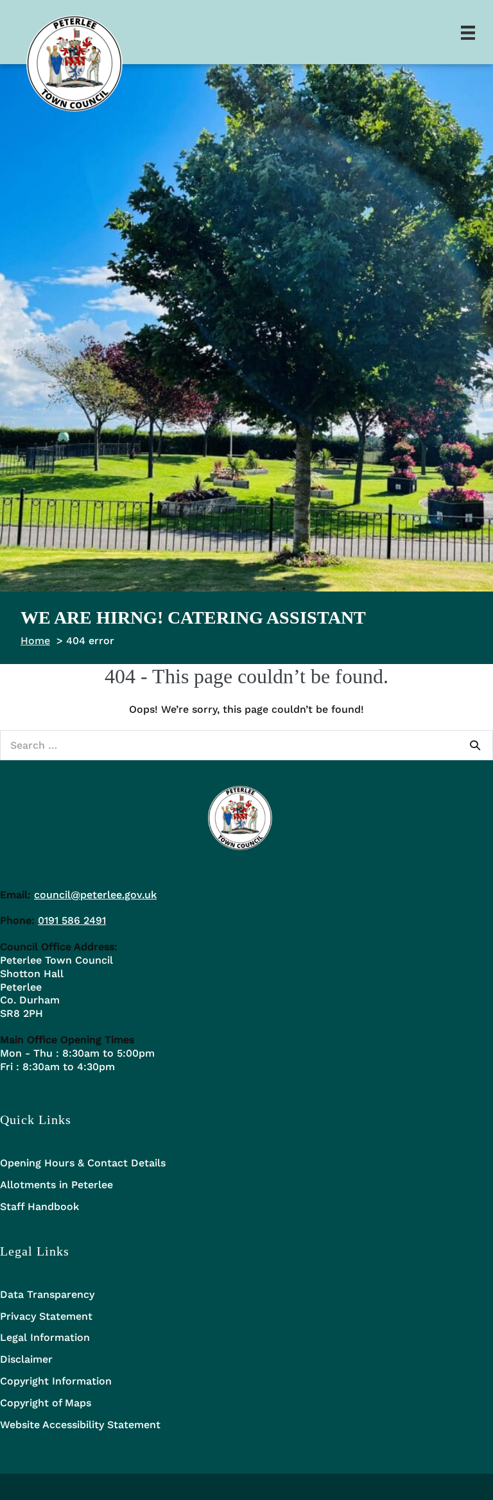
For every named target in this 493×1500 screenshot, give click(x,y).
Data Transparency (47, 1294)
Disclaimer (26, 1359)
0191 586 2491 (72, 920)
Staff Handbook (39, 1206)
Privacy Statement (46, 1316)
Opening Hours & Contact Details (83, 1163)
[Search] (475, 744)
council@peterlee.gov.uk (95, 895)
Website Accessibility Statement (80, 1425)
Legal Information (45, 1337)
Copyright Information (56, 1381)
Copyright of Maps (45, 1403)
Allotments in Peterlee (56, 1185)
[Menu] (468, 32)
